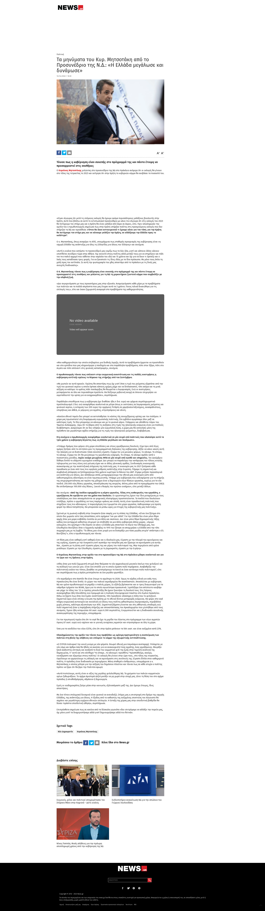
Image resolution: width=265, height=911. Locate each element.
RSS (135, 904)
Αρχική (62, 904)
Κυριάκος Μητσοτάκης (87, 731)
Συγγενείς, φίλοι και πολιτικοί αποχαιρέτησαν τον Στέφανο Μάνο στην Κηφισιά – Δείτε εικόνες (81, 801)
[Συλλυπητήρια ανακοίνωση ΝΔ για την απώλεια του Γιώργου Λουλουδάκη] (138, 780)
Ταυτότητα (129, 904)
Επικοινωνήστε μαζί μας (73, 904)
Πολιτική (60, 54)
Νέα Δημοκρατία (65, 731)
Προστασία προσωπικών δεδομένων (112, 904)
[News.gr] (70, 7)
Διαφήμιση (85, 904)
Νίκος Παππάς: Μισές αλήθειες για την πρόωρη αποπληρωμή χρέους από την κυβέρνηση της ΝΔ (80, 845)
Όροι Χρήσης (95, 904)
